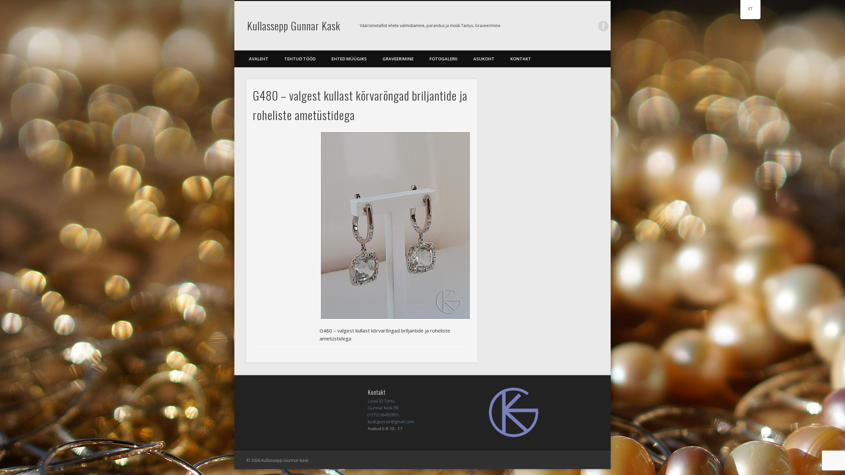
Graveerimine (398, 59)
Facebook (603, 26)
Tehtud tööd (300, 59)
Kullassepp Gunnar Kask (293, 25)
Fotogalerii (443, 59)
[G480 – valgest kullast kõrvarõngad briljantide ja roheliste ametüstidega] (395, 225)
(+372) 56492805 (383, 415)
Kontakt (520, 59)
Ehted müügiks (349, 59)
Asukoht (483, 59)
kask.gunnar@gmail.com (391, 422)
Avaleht (258, 59)
